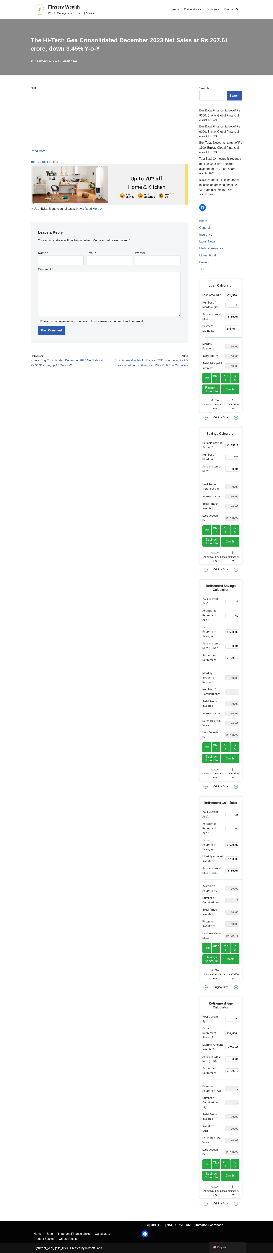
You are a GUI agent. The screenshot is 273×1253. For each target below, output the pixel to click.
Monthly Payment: (208, 346)
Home (38, 1233)
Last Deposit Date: (210, 518)
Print (225, 378)
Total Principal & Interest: (212, 366)
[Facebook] (202, 207)
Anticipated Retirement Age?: (209, 615)
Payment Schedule (211, 389)
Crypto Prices (68, 1238)
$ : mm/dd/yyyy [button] (233, 404)
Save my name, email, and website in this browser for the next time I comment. (92, 321)
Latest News (70, 60)
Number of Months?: (209, 457)
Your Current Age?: (210, 601)
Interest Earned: (212, 496)
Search (204, 88)
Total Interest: (211, 356)
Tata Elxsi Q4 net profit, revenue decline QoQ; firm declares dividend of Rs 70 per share (220, 163)
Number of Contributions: (211, 692)
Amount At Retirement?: (210, 657)
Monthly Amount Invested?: (212, 859)
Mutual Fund (207, 255)
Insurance (205, 234)
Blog (50, 1233)
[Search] (236, 9)
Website (140, 253)
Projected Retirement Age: (212, 1088)
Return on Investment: (209, 924)
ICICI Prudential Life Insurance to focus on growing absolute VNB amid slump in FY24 (219, 184)
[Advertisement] (109, 122)
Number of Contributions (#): (210, 1102)
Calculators (102, 1233)
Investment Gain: (209, 1128)
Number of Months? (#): (210, 305)
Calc (207, 378)
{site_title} (61, 1248)
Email (91, 253)
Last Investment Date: (212, 935)
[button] (178, 9)
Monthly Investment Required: (209, 678)
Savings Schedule (211, 541)
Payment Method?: (208, 328)
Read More (38, 151)
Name (43, 253)
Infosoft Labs (93, 1248)
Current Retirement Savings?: (209, 632)
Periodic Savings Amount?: (212, 445)
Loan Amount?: (211, 295)
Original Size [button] (220, 417)
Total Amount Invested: (211, 506)
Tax (201, 269)
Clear (216, 378)
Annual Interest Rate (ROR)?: (211, 646)
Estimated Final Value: (211, 723)
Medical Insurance (211, 248)
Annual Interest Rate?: (211, 316)
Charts (230, 389)
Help (235, 378)
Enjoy (203, 220)
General (204, 227)
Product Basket (44, 1238)
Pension (204, 262)
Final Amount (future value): (211, 486)
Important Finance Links (74, 1233)
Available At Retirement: (209, 888)
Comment (45, 269)
